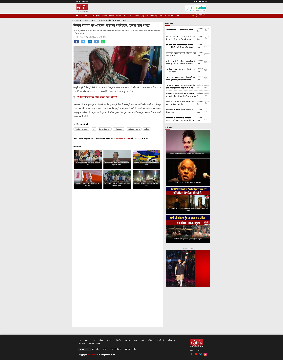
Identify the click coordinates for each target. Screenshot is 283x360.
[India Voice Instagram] (206, 1)
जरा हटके (162, 15)
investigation (104, 129)
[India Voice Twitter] (197, 1)
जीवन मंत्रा (153, 15)
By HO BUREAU (79, 37)
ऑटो (129, 15)
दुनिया (97, 15)
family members (82, 129)
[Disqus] (118, 219)
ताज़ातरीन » (169, 23)
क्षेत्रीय (87, 15)
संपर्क (105, 349)
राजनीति (104, 15)
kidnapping (119, 129)
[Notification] (196, 16)
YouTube (127, 138)
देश (92, 15)
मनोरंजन (136, 15)
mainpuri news (134, 129)
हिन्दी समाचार (76, 20)
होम (82, 15)
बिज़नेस (111, 15)
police (146, 129)
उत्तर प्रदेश (85, 20)
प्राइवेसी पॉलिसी (116, 349)
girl (94, 129)
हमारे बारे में (95, 349)
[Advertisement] (188, 307)
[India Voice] (82, 11)
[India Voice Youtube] (200, 1)
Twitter (136, 138)
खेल (125, 15)
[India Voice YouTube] (196, 355)
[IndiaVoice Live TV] (200, 16)
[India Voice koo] (203, 2)
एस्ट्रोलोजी (144, 15)
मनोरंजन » (168, 127)
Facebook (119, 138)
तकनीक (118, 15)
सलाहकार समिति (172, 15)
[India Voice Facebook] (194, 1)
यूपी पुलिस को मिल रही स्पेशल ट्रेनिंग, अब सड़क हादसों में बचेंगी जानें (97, 97)
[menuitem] (82, 16)
